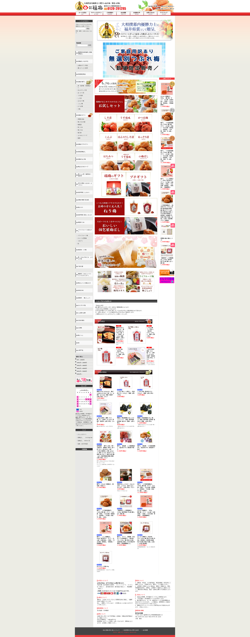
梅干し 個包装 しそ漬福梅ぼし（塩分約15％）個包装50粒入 (126, 447)
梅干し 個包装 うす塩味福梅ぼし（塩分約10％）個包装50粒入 (146, 447)
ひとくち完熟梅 (82, 238)
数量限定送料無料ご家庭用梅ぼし (85, 53)
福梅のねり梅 (82, 159)
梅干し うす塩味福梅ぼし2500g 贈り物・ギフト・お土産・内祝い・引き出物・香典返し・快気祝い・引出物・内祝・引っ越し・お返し (146, 487)
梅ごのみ (80, 130)
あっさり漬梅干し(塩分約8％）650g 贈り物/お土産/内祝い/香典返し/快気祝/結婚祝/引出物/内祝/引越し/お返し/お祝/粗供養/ (146, 540)
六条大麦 (80, 266)
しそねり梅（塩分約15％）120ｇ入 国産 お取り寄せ (120, 353)
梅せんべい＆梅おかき (84, 283)
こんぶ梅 (80, 103)
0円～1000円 (80, 360)
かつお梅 (80, 106)
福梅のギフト (82, 115)
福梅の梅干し (82, 81)
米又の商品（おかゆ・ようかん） (85, 184)
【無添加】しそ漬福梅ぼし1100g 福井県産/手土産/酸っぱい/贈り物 (126, 512)
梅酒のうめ (81, 222)
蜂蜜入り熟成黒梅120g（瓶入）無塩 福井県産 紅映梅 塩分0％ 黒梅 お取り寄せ (146, 419)
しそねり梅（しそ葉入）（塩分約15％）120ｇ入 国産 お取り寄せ (126, 393)
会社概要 (145, 630)
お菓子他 (80, 350)
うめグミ (80, 241)
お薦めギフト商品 (83, 65)
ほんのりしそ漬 (82, 90)
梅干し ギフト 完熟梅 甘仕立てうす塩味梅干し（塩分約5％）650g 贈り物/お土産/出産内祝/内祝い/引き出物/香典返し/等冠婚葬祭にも (126, 540)
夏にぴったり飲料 (83, 68)
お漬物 (80, 328)
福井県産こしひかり (83, 192)
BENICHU (80, 290)
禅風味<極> (81, 119)
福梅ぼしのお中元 (83, 61)
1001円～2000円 (82, 362)
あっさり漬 (81, 92)
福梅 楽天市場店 (83, 444)
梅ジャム (80, 335)
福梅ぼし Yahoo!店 (84, 440)
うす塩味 (80, 95)
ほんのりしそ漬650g (103, 566)
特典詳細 (84, 449)
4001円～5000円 (82, 371)
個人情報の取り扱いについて (111, 630)
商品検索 (78, 43)
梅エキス (80, 207)
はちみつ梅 (81, 101)
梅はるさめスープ (83, 166)
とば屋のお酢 (82, 313)
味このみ (80, 127)
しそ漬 (80, 98)
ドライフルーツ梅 (83, 235)
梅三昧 (80, 132)
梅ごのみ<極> (82, 122)
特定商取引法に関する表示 (131, 630)
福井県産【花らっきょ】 (85, 215)
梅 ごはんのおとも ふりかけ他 (85, 258)
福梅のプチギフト (83, 144)
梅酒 (79, 138)
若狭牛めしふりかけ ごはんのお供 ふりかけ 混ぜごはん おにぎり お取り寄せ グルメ (125, 485)
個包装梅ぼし (82, 151)
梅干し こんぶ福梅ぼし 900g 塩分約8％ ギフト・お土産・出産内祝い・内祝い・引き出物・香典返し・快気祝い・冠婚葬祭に (106, 540)
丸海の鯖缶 (81, 320)
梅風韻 (80, 124)
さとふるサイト (82, 434)
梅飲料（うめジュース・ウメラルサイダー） (85, 274)
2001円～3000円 (82, 365)
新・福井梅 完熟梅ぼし (84, 86)
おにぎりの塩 (82, 305)
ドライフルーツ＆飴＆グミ (85, 230)
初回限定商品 (82, 74)
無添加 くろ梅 (82, 249)
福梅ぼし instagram (85, 437)
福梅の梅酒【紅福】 (83, 200)
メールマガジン (84, 21)
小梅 (79, 109)
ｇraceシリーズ (82, 135)
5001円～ (79, 374)
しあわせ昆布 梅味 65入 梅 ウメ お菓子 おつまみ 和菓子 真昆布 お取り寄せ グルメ (151, 354)
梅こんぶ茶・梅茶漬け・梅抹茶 (85, 175)
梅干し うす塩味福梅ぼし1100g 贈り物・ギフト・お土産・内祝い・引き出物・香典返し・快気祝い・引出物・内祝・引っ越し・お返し (106, 514)
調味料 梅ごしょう (84, 298)
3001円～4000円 (82, 368)
